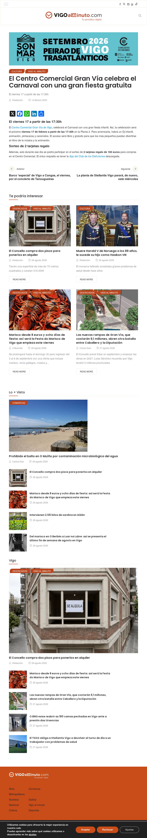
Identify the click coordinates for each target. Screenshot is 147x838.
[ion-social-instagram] (128, 4)
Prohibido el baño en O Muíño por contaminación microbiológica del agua (63, 456)
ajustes (32, 834)
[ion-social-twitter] (124, 4)
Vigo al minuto (36, 71)
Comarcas (19, 402)
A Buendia (17, 347)
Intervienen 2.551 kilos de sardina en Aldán (57, 515)
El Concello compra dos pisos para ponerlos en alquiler (34, 253)
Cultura (17, 71)
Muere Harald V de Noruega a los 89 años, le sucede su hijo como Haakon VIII (106, 253)
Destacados (20, 208)
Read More (19, 279)
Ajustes (129, 829)
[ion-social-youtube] (132, 4)
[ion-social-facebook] (120, 4)
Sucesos (14, 799)
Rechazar (107, 829)
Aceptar (85, 829)
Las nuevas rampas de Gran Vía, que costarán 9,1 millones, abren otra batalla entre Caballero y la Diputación (106, 339)
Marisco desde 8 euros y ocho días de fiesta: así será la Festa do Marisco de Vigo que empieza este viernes (37, 339)
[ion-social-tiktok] (136, 4)
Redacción (17, 99)
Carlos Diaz (85, 347)
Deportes (34, 810)
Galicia (32, 799)
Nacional (14, 805)
